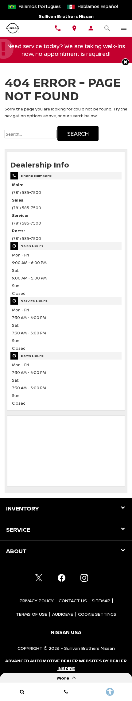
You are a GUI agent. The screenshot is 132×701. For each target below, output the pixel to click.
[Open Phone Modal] (57, 28)
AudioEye (62, 614)
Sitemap (101, 600)
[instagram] (84, 578)
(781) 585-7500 (26, 192)
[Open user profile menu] (91, 28)
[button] (125, 62)
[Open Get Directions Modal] (74, 28)
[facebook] (61, 578)
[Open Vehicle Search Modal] (107, 28)
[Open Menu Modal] (123, 28)
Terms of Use (31, 614)
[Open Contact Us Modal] (66, 692)
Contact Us (73, 600)
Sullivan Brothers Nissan (89, 648)
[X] (38, 578)
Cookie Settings (97, 614)
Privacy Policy (37, 600)
